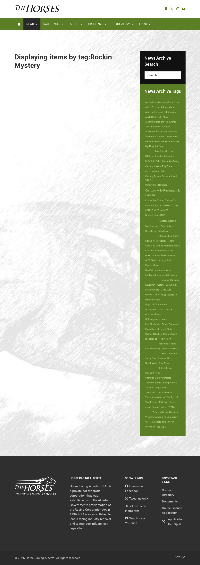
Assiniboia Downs (154, 136)
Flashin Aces (151, 240)
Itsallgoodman (153, 275)
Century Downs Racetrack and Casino (161, 178)
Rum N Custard (169, 353)
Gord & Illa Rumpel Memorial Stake (162, 245)
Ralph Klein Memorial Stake (158, 329)
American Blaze (153, 131)
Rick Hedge (151, 338)
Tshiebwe (163, 402)
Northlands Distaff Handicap (159, 309)
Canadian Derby (170, 161)
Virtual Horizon (160, 407)
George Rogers (166, 240)
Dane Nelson (167, 226)
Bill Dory (159, 146)
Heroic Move (151, 265)
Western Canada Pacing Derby (161, 417)
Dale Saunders (152, 226)
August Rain (172, 136)
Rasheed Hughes (153, 334)
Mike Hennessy (169, 294)
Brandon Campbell (164, 156)
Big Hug (149, 146)
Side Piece (164, 363)
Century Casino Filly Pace (158, 166)
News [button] (30, 24)
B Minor (149, 156)
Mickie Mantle (152, 294)
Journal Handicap (170, 280)
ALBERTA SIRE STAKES (156, 117)
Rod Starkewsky (170, 348)
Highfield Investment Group (158, 270)
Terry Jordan (160, 387)
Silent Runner (165, 368)
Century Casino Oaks (155, 171)
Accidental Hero (171, 102)
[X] (171, 9)
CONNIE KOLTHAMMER (156, 210)
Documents (170, 501)
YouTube (161, 426)
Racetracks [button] (51, 24)
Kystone (160, 284)
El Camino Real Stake (168, 236)
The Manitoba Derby (155, 397)
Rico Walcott (165, 338)
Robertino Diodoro (167, 343)
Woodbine (150, 426)
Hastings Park (164, 260)
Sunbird (149, 387)
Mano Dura (166, 289)
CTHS (162, 215)
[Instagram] (177, 9)
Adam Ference (152, 107)
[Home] (18, 24)
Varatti (173, 402)
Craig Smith (151, 215)
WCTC (172, 407)
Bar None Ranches (170, 141)
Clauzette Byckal (153, 205)
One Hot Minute (153, 314)
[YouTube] (184, 9)
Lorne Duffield (152, 289)
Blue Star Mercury (164, 151)
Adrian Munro (168, 107)
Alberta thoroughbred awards (160, 121)
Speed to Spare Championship (161, 382)
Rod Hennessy (152, 348)
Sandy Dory (150, 358)
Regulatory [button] (121, 24)
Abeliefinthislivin (153, 102)
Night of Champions (156, 304)
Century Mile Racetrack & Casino (162, 193)
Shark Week (151, 363)
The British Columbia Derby (158, 392)
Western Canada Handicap (165, 412)
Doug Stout (163, 231)
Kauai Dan (150, 284)
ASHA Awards (170, 131)
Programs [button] (95, 24)
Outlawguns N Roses (156, 319)
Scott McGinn (164, 358)
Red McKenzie (170, 334)
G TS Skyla (150, 260)
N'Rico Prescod (152, 299)
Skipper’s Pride (152, 373)
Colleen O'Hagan (171, 205)
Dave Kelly (150, 231)
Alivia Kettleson (153, 126)
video (148, 407)
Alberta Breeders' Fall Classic (160, 112)
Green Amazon (152, 255)
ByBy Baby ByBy (153, 161)
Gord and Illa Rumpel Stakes (159, 250)
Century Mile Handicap (156, 185)
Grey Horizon (168, 255)
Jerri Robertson (169, 275)
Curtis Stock (167, 220)
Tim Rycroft (172, 397)
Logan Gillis (172, 284)
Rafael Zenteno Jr (170, 324)
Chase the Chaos (154, 200)
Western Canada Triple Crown (159, 421)
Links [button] (143, 24)
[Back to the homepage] (37, 9)
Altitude (166, 126)
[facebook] (166, 9)
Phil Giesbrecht (152, 324)
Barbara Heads (152, 141)
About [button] (74, 24)
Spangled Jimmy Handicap (158, 377)
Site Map (180, 557)
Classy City (171, 200)
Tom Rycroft (151, 402)
